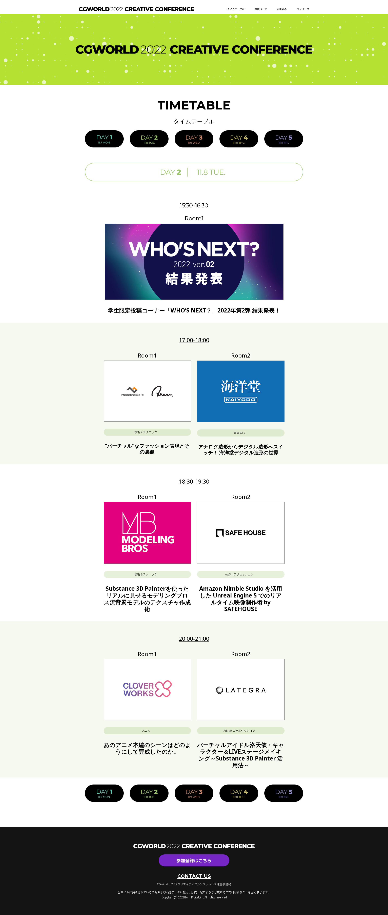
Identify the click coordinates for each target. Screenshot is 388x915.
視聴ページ (261, 9)
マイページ (303, 9)
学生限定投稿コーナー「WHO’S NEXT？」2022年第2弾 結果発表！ (194, 310)
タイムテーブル (236, 9)
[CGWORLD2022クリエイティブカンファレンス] (136, 9)
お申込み (282, 9)
